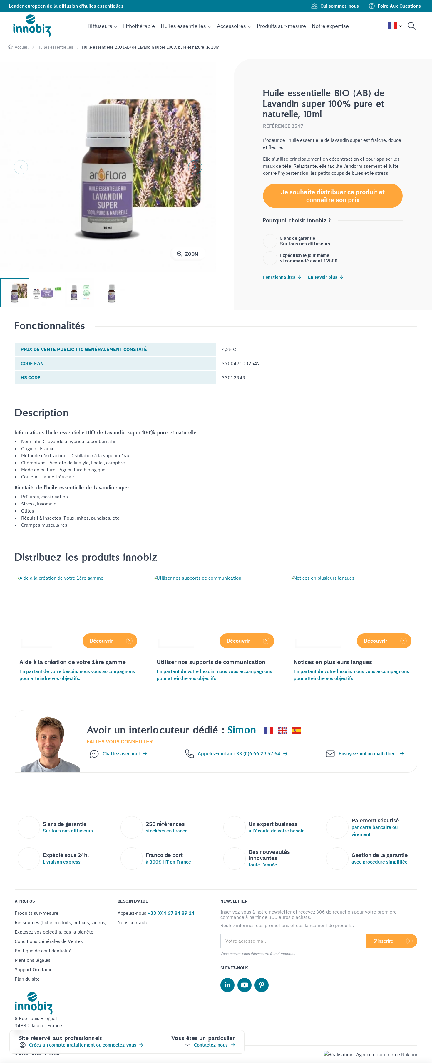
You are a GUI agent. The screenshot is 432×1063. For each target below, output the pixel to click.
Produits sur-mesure (36, 913)
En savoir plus (323, 277)
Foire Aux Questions (399, 6)
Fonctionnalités (280, 277)
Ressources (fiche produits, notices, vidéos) (61, 922)
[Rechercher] (412, 26)
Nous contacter (134, 922)
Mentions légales (33, 960)
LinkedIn (227, 985)
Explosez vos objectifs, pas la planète (54, 932)
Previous (21, 167)
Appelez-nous (156, 913)
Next (195, 167)
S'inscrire (383, 941)
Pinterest (261, 985)
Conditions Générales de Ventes (49, 941)
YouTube (244, 985)
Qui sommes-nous (339, 6)
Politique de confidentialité (43, 951)
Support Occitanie (34, 969)
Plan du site (27, 979)
